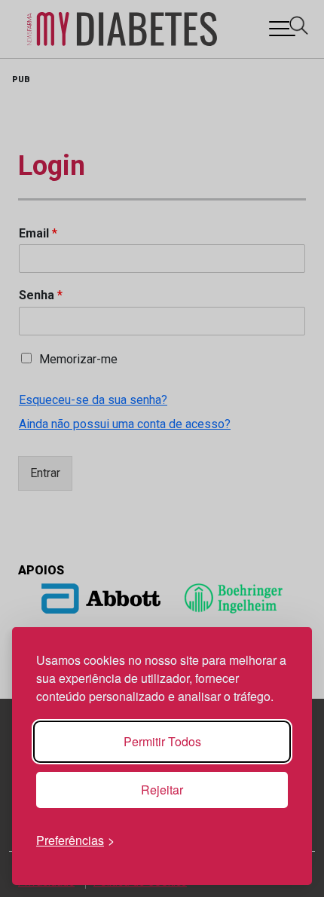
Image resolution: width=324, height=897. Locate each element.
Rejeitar (162, 789)
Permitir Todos (162, 741)
